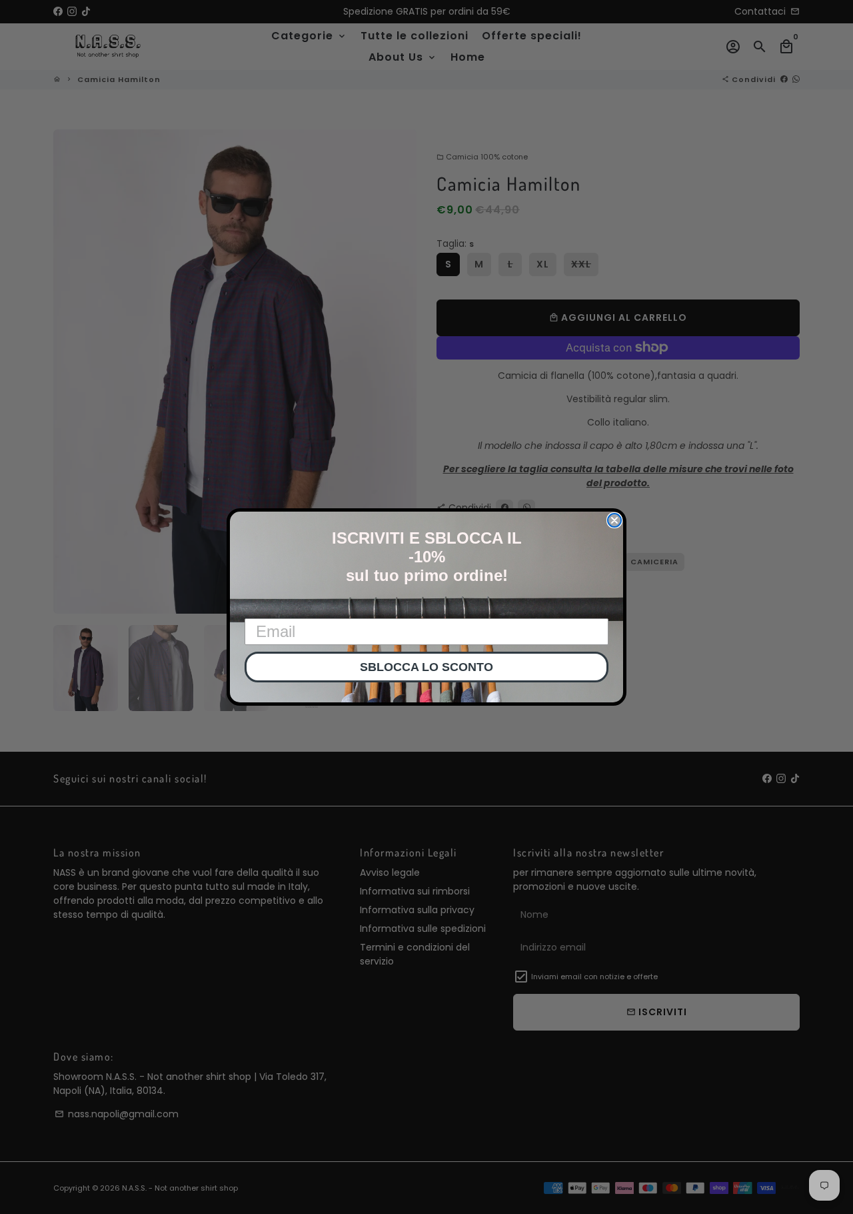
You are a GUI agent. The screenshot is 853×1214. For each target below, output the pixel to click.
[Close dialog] (614, 520)
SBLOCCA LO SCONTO (426, 667)
